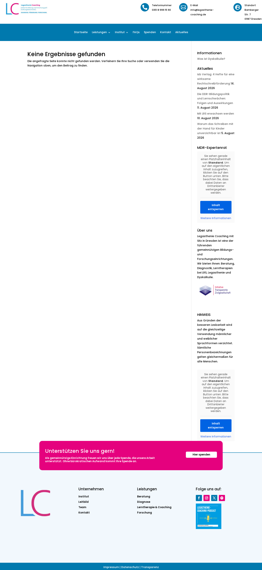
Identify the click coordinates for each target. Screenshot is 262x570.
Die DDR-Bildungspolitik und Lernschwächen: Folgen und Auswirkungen (215, 98)
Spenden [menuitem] (150, 32)
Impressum (111, 567)
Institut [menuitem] (120, 32)
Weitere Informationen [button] (215, 218)
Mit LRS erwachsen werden (215, 113)
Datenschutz (130, 567)
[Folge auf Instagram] (207, 498)
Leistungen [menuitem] (99, 32)
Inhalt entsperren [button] (216, 207)
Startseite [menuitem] (81, 32)
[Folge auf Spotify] (222, 498)
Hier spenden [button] (201, 454)
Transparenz (150, 567)
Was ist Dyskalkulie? (211, 59)
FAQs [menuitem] (136, 32)
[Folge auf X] (214, 498)
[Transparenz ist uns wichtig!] (216, 297)
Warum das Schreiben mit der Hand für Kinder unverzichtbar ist (215, 128)
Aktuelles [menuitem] (181, 32)
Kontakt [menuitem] (165, 32)
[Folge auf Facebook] (199, 498)
